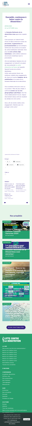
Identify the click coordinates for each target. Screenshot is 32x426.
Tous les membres (7, 408)
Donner (4, 404)
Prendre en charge (7, 398)
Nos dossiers (6, 380)
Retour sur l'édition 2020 (9, 360)
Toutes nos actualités (8, 364)
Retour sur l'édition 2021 (9, 358)
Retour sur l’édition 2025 (9, 350)
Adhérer (4, 406)
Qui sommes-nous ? (8, 412)
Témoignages (6, 382)
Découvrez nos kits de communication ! (14, 348)
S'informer (5, 390)
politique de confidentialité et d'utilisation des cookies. (12, 422)
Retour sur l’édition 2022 (9, 356)
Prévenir (4, 394)
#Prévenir (8, 26)
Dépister (5, 396)
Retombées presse (8, 362)
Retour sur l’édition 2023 (9, 354)
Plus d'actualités (16, 327)
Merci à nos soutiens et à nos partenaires (14, 410)
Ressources (6, 384)
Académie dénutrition (8, 374)
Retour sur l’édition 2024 (9, 352)
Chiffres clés (6, 376)
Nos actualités (6, 392)
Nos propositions (7, 378)
